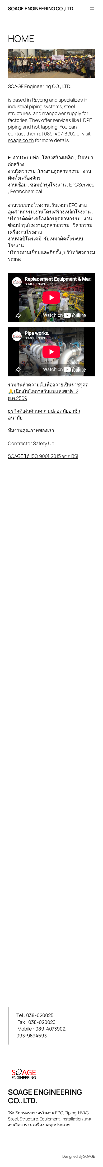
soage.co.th (21, 140)
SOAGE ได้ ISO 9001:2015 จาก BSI (43, 456)
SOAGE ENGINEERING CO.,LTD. (41, 8)
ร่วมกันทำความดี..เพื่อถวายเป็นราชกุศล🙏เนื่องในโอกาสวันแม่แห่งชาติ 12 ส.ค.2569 (48, 391)
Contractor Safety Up (31, 443)
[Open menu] (92, 9)
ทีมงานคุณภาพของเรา (31, 430)
